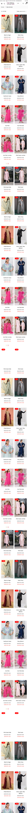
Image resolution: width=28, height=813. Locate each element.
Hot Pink (7, 125)
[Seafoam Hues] (7, 84)
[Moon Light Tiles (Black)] (20, 53)
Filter (4, 11)
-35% (3, 76)
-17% (17, 45)
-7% (16, 15)
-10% (3, 106)
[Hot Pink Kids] (20, 114)
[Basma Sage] (7, 24)
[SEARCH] (4, 3)
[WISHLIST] (23, 3)
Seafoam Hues (7, 96)
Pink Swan (20, 187)
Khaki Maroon (7, 64)
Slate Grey (20, 35)
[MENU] (1, 3)
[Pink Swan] (20, 176)
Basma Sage (7, 35)
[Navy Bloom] (20, 84)
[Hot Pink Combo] (7, 144)
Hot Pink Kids (20, 125)
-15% (3, 15)
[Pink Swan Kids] (7, 176)
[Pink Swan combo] (20, 144)
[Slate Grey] (20, 24)
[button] (26, 3)
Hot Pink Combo (7, 155)
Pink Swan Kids (7, 187)
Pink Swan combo (20, 155)
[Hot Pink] (7, 114)
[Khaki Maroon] (7, 53)
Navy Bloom (21, 96)
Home (2, 7)
